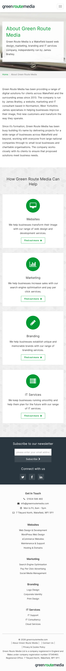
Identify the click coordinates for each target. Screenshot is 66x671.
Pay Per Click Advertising (33, 569)
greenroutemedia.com (37, 639)
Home (5, 74)
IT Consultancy (33, 620)
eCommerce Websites (33, 539)
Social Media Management (33, 573)
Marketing (33, 559)
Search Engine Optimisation (33, 564)
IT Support (33, 615)
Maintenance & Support (33, 543)
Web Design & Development (33, 530)
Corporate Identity (33, 594)
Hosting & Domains (33, 548)
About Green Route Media (25, 643)
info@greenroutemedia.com (35, 503)
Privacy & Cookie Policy (34, 647)
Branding (33, 584)
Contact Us (48, 643)
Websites (33, 525)
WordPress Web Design (33, 534)
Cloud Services (33, 624)
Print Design (33, 599)
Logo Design (33, 590)
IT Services (33, 609)
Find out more (31, 240)
